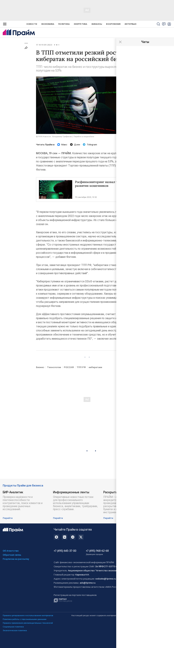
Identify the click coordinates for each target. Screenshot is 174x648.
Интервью (131, 24)
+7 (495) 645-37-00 (65, 550)
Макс (64, 144)
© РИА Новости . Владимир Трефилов (54, 136)
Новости (32, 24)
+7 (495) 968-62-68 (97, 552)
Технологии (54, 367)
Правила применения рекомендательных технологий (28, 623)
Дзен (77, 144)
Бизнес (40, 367)
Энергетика (80, 24)
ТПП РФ (81, 367)
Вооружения (113, 24)
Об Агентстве (11, 550)
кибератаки (95, 367)
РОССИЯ (69, 367)
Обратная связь (12, 554)
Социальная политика (13, 627)
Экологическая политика (15, 630)
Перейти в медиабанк (84, 136)
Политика (64, 24)
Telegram (92, 144)
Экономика (47, 24)
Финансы (96, 24)
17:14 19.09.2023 (44, 45)
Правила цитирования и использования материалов (28, 615)
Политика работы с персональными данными (24, 619)
